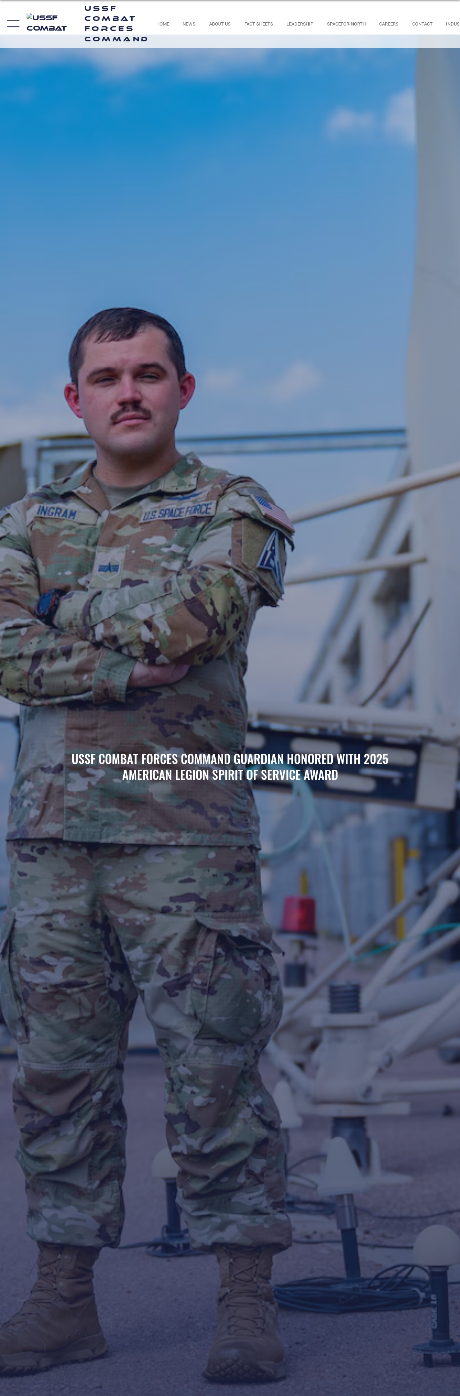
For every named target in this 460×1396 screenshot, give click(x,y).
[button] (11, 24)
